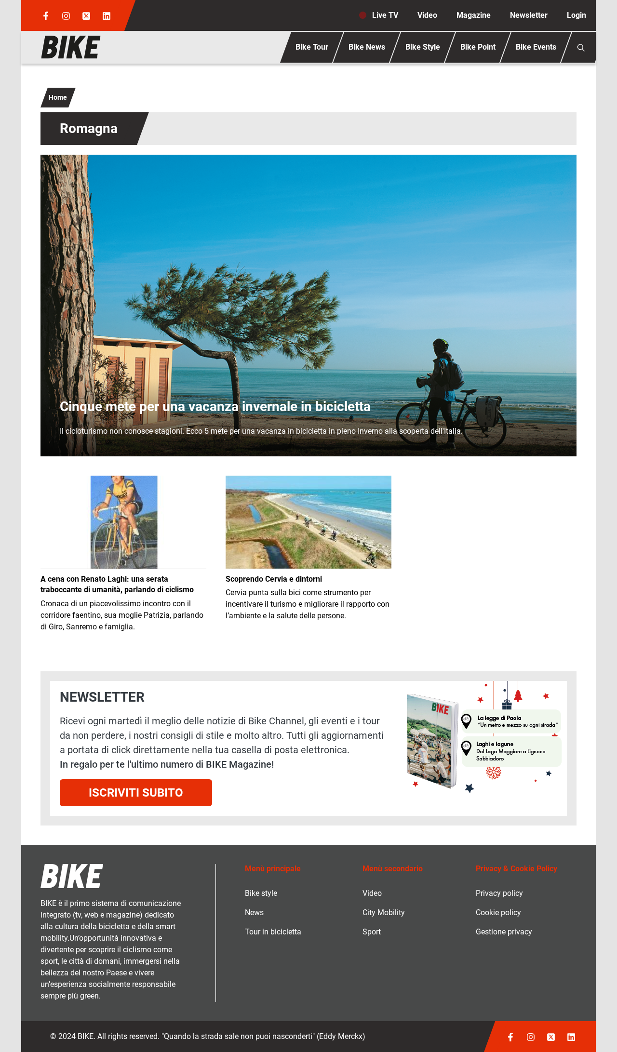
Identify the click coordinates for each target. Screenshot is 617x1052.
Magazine (473, 15)
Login (576, 15)
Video (427, 15)
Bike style (261, 893)
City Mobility (383, 912)
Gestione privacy (504, 931)
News (254, 912)
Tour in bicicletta (273, 931)
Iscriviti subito (136, 792)
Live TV (385, 15)
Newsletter (529, 15)
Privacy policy (499, 893)
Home (58, 97)
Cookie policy (498, 912)
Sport (371, 931)
